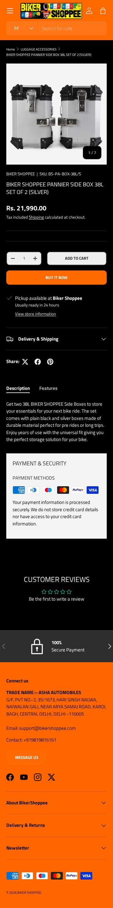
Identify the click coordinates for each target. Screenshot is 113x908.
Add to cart (77, 258)
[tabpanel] (56, 422)
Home (10, 49)
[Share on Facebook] (37, 361)
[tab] (18, 388)
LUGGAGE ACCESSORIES (38, 49)
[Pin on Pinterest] (50, 361)
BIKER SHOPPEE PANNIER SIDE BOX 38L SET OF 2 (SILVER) (48, 54)
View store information (35, 314)
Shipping (36, 217)
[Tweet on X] (25, 361)
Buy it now (56, 277)
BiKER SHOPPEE (20, 174)
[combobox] (56, 28)
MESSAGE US (26, 757)
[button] (103, 11)
